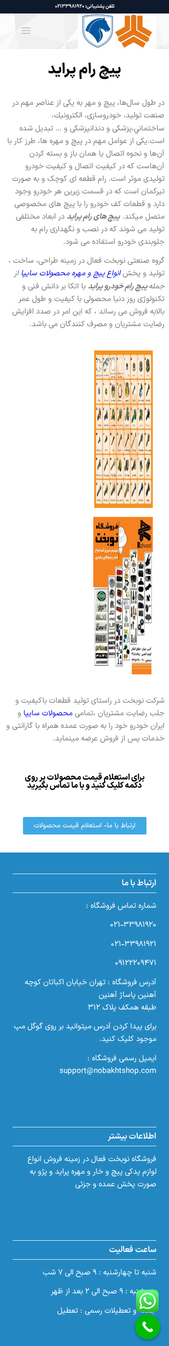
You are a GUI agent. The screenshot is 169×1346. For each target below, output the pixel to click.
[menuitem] (27, 31)
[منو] (27, 31)
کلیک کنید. (117, 1039)
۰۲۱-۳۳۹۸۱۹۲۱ (133, 944)
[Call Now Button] (147, 1327)
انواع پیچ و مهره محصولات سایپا (70, 273)
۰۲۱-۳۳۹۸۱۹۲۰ (133, 925)
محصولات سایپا (49, 713)
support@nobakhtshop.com (107, 1071)
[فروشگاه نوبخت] (98, 31)
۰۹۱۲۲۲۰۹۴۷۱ (135, 963)
